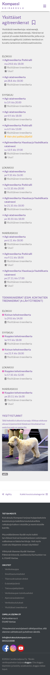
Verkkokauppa (12, 569)
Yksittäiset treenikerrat (16, 607)
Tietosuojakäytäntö (14, 588)
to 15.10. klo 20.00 (18, 188)
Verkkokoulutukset (14, 602)
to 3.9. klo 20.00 (18, 102)
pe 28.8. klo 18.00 (18, 81)
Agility (8, 494)
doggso (27, 662)
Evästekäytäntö (12, 583)
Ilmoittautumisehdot (15, 574)
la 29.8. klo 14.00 (18, 318)
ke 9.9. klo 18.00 (18, 340)
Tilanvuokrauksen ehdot (16, 578)
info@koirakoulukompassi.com (16, 637)
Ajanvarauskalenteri (14, 597)
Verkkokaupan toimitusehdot (19, 593)
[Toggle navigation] (45, 6)
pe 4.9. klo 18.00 (18, 115)
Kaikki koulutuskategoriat (32, 494)
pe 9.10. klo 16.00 (18, 175)
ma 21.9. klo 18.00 (18, 353)
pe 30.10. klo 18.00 (18, 219)
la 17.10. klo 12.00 (18, 375)
